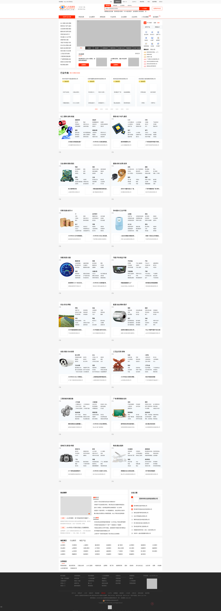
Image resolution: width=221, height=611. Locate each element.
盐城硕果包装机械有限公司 (74, 239)
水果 (70, 45)
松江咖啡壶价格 (72, 188)
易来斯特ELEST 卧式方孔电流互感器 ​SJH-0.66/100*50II (83, 282)
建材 (64, 28)
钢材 (67, 48)
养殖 (67, 45)
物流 (61, 64)
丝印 (67, 34)
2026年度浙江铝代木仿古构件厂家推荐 (103, 330)
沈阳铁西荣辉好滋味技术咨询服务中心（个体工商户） (133, 427)
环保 (69, 37)
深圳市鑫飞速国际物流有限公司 (70, 78)
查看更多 (137, 53)
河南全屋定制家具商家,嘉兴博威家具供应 (104, 188)
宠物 (68, 53)
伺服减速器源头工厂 (126, 282)
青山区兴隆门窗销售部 (98, 427)
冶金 (64, 48)
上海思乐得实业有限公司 (74, 192)
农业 (61, 45)
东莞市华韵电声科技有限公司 (152, 145)
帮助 (149, 1)
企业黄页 (92, 17)
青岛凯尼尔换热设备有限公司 (99, 286)
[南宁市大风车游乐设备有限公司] (136, 440)
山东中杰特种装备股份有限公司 (152, 333)
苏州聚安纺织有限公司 (126, 192)
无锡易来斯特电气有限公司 (74, 286)
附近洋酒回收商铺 (150, 377)
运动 (69, 59)
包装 (64, 34)
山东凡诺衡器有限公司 (126, 145)
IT (69, 34)
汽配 (61, 42)
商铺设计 (157, 27)
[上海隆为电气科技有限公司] (136, 299)
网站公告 (152, 49)
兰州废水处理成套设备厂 (74, 141)
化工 (61, 23)
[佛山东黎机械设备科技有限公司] (84, 158)
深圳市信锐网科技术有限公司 (152, 61)
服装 (61, 31)
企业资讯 (134, 17)
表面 (70, 23)
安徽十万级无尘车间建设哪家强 (153, 235)
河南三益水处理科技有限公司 (127, 239)
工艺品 (62, 53)
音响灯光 (62, 62)
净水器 (62, 37)
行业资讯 (113, 17)
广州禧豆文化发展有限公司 (151, 59)
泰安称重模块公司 (126, 141)
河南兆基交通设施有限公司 (151, 286)
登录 (111, 1)
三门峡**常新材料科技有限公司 (75, 380)
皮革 (67, 31)
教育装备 (65, 59)
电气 (67, 26)
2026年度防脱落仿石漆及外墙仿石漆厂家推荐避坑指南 (82, 330)
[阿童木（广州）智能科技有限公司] (84, 299)
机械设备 (68, 56)
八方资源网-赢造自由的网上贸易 (72, 7)
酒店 (70, 28)
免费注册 (118, 1)
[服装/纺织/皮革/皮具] (119, 175)
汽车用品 (65, 42)
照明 (61, 26)
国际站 (160, 1)
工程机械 (62, 56)
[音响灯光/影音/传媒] (66, 457)
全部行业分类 (67, 17)
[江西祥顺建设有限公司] (84, 346)
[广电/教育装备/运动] (119, 410)
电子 (64, 26)
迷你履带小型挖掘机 (138, 11)
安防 (61, 51)
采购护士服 (148, 57)
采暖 (61, 39)
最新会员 (146, 49)
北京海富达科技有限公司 (119, 78)
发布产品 (147, 27)
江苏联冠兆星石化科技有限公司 (100, 145)
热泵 (64, 39)
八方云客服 (145, 17)
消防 (64, 51)
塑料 (64, 23)
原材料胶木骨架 (118, 11)
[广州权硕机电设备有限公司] (136, 158)
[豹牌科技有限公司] (84, 252)
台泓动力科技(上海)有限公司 (127, 286)
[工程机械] (66, 410)
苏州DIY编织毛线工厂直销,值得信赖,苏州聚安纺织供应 (135, 188)
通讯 (70, 26)
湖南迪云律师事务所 (150, 66)
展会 (64, 64)
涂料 (67, 23)
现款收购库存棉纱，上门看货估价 (152, 52)
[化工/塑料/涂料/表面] (66, 128)
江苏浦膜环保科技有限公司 (74, 145)
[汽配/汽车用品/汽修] (119, 269)
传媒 (69, 62)
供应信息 (81, 17)
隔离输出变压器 (108, 11)
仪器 (67, 39)
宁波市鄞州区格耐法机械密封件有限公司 (102, 239)
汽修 (69, 42)
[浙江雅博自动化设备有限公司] (84, 393)
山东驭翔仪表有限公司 (126, 380)
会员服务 (155, 17)
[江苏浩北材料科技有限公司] (136, 252)
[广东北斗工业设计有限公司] (84, 205)
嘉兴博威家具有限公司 (98, 192)
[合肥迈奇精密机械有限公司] (84, 440)
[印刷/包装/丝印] (66, 222)
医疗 (70, 48)
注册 (158, 22)
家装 (67, 28)
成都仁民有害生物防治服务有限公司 (129, 333)
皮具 (70, 31)
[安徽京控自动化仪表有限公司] (136, 393)
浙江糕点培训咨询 (150, 424)
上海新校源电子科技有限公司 (99, 380)
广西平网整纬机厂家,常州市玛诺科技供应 (156, 188)
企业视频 (124, 17)
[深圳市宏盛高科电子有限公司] (136, 346)
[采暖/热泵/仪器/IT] (66, 269)
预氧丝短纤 (148, 54)
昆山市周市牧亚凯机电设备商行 (96, 78)
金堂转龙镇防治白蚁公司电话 (129, 330)
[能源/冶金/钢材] (119, 316)
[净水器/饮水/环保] (119, 222)
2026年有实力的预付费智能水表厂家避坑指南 (133, 377)
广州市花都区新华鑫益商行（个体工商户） (155, 380)
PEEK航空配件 (128, 11)
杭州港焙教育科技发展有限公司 (152, 427)
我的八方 (125, 1)
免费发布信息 (157, 8)
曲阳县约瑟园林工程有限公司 (75, 427)
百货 (65, 53)
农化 (64, 45)
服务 (67, 64)
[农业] (66, 316)
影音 (67, 62)
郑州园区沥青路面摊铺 (151, 282)
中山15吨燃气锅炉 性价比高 (152, 330)
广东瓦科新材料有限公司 (74, 333)
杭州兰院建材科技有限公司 (99, 333)
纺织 (64, 31)
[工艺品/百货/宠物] (119, 363)
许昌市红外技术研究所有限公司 (147, 78)
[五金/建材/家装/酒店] (66, 175)
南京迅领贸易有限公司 (150, 64)
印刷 (61, 34)
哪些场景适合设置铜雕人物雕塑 (76, 424)
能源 (61, 48)
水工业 (66, 37)
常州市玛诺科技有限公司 (151, 192)
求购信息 (102, 17)
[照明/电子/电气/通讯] (119, 128)
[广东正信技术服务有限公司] (136, 205)
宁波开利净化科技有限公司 (151, 239)
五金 (61, 28)
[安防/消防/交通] (66, 363)
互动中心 (134, 1)
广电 (61, 59)
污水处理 (68, 51)
